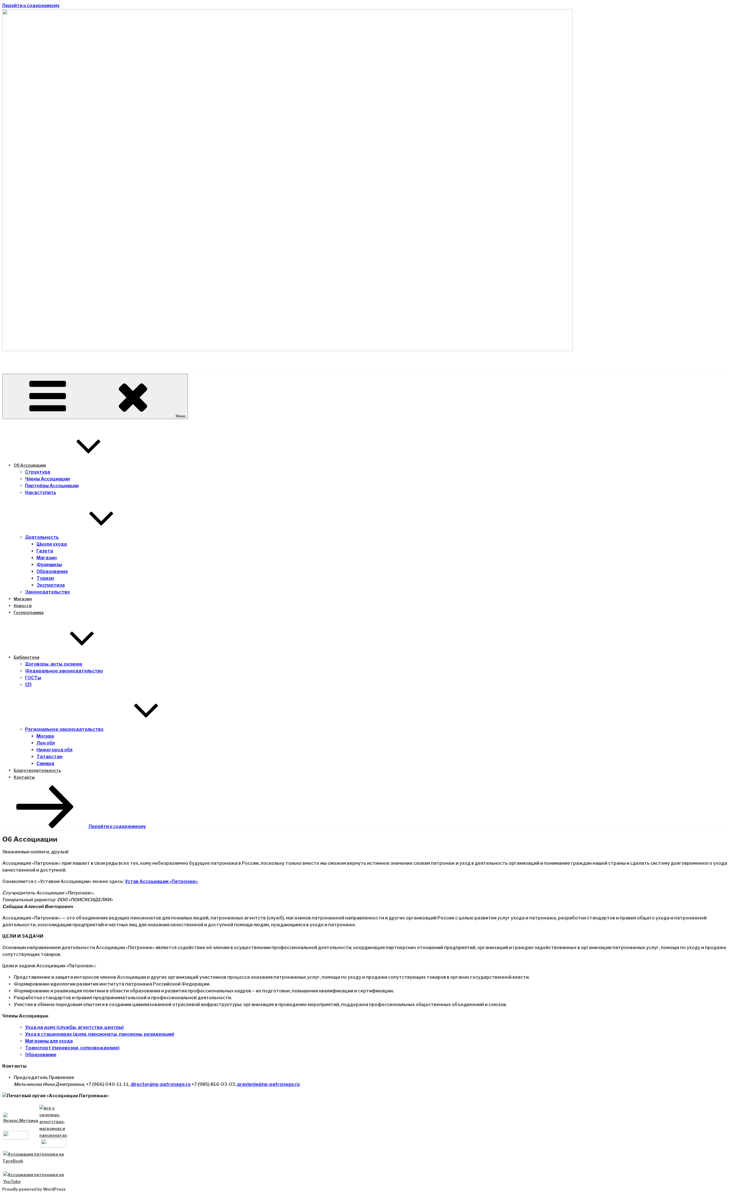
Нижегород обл (54, 750)
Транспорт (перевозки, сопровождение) (72, 1048)
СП (28, 684)
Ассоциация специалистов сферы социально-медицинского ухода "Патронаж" (281, 363)
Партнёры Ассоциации (52, 485)
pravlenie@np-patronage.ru (268, 1084)
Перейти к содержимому (31, 5)
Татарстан (49, 756)
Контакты (24, 777)
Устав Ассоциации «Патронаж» (161, 881)
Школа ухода (51, 544)
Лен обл (45, 743)
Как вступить (40, 492)
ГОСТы (33, 677)
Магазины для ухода (49, 1041)
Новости (23, 605)
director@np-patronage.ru (160, 1084)
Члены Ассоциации (47, 479)
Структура (37, 472)
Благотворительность (37, 770)
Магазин (46, 557)
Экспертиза (50, 585)
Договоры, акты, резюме (53, 664)
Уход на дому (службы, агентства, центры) (74, 1027)
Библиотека (26, 657)
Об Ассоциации (30, 465)
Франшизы (49, 564)
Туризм (45, 578)
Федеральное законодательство (64, 671)
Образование (52, 571)
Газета (44, 551)
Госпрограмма (29, 612)
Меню (181, 416)
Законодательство (47, 592)
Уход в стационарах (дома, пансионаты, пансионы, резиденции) (99, 1034)
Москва (45, 736)
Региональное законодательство (64, 729)
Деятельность (42, 537)
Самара (45, 763)
